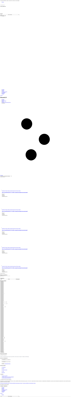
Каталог (3, 90)
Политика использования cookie (4, 383)
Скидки (1, 95)
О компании (3, 92)
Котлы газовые (18, 190)
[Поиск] (19, 396)
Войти (3, 394)
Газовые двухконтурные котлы (11, 190)
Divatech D (3, 190)
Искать (1, 275)
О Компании (4, 367)
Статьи (3, 371)
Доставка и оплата (4, 91)
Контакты (3, 93)
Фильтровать (2, 352)
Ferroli (6, 190)
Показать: (1, 176)
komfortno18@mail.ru (7, 363)
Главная (3, 89)
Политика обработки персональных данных (16, 383)
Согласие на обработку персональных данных (29, 383)
